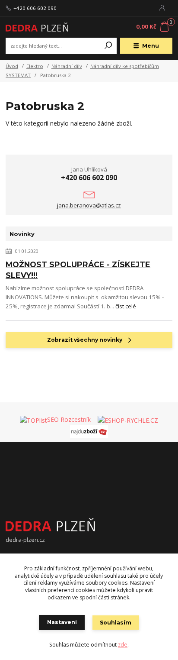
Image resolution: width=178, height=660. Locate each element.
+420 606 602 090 (35, 8)
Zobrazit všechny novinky (84, 339)
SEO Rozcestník (69, 419)
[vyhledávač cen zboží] (95, 419)
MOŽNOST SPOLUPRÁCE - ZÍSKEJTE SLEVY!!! (78, 270)
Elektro (34, 66)
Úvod (12, 66)
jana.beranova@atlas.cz (89, 205)
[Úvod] (37, 27)
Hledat (108, 46)
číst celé (125, 306)
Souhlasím (115, 622)
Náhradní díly (66, 66)
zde (122, 644)
